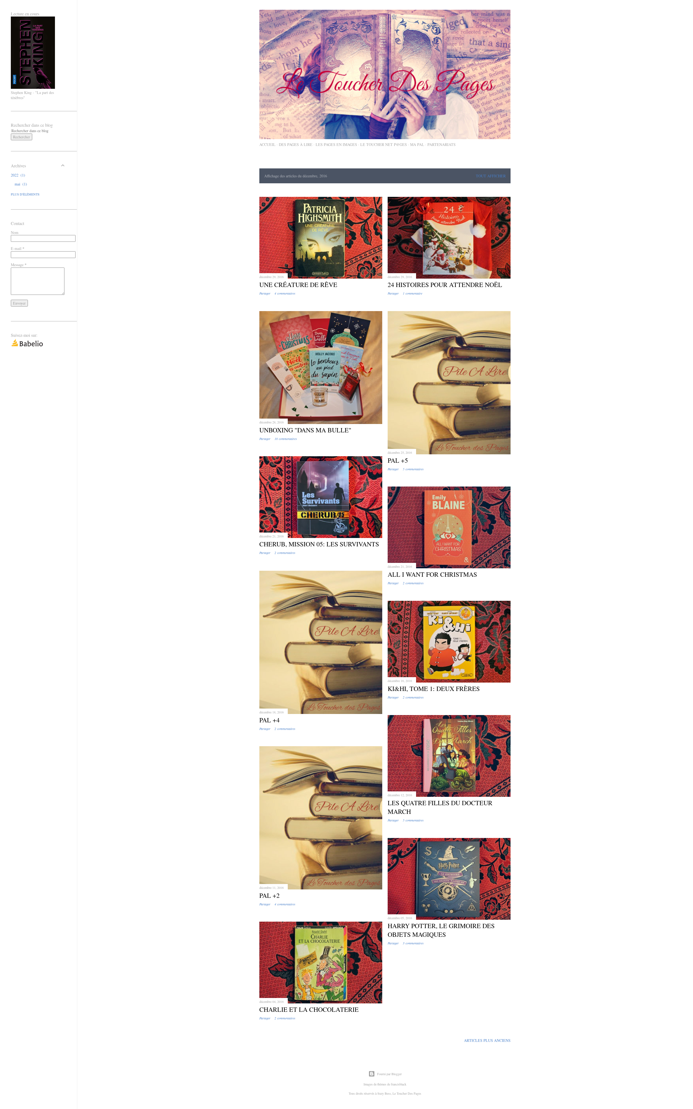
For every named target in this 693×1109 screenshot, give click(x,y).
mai (20, 184)
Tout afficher (491, 175)
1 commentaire (412, 293)
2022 (17, 175)
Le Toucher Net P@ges (383, 144)
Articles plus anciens (487, 1040)
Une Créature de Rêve (298, 284)
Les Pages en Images (336, 144)
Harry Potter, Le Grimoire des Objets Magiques (441, 930)
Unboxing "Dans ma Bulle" (305, 430)
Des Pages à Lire (295, 144)
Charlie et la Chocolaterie (309, 1009)
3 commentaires (413, 943)
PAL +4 (269, 720)
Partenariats (441, 144)
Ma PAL (417, 144)
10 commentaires (285, 438)
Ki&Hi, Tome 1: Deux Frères (434, 688)
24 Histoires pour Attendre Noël (445, 284)
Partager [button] (264, 293)
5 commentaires (413, 469)
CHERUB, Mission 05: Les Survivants (319, 544)
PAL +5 (398, 460)
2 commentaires (284, 552)
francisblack (398, 1084)
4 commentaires (284, 293)
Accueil (267, 144)
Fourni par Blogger (389, 1074)
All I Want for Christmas (432, 574)
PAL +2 (269, 895)
